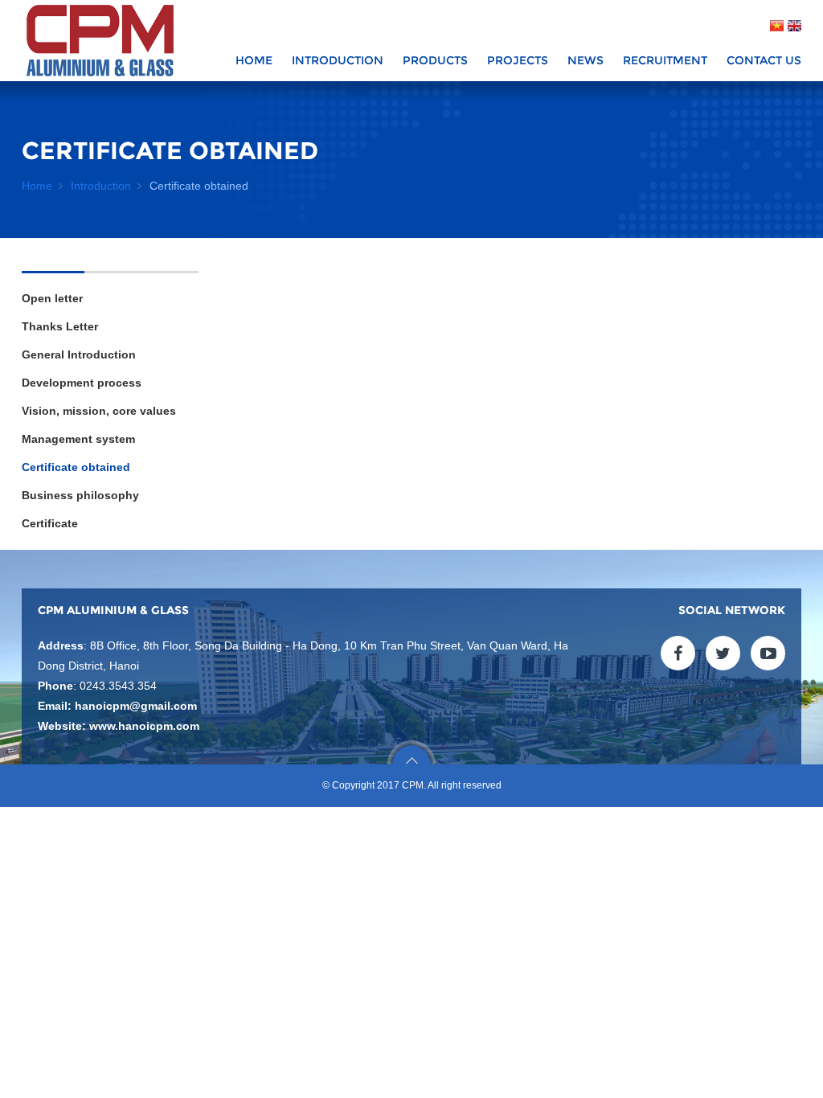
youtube (768, 653)
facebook (678, 653)
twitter (723, 653)
